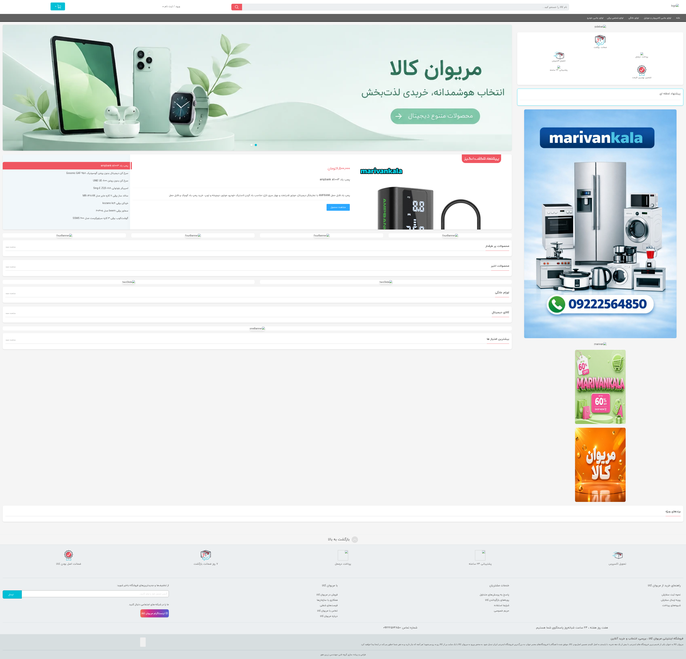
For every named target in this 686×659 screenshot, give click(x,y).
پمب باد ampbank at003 (335, 179)
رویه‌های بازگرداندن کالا (497, 600)
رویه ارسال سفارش (671, 600)
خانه (678, 18)
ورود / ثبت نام (172, 6)
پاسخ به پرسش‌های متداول (494, 594)
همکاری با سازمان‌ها (327, 600)
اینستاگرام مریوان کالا (153, 613)
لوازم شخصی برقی (615, 18)
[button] (474, 87)
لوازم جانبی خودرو (595, 18)
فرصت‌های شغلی (329, 605)
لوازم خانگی (633, 18)
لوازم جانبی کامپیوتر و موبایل (657, 18)
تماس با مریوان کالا (327, 610)
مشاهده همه (11, 246)
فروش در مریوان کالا (327, 594)
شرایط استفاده (501, 605)
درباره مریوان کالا (329, 616)
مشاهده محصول (338, 207)
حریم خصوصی (501, 610)
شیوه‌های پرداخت (671, 605)
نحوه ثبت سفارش (671, 594)
